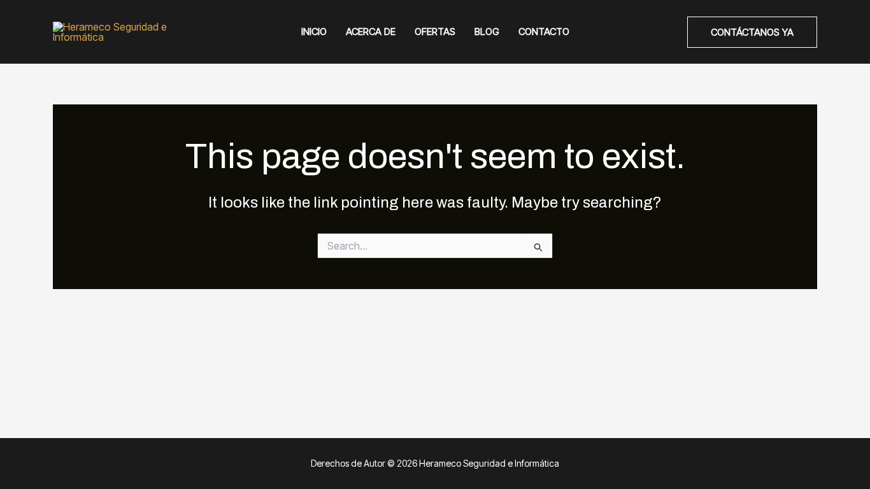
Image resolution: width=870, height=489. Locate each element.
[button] (752, 32)
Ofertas (435, 31)
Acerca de (371, 31)
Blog (486, 31)
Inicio (314, 31)
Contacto (543, 31)
